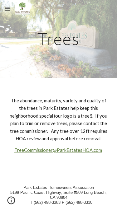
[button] (7, 8)
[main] (58, 38)
